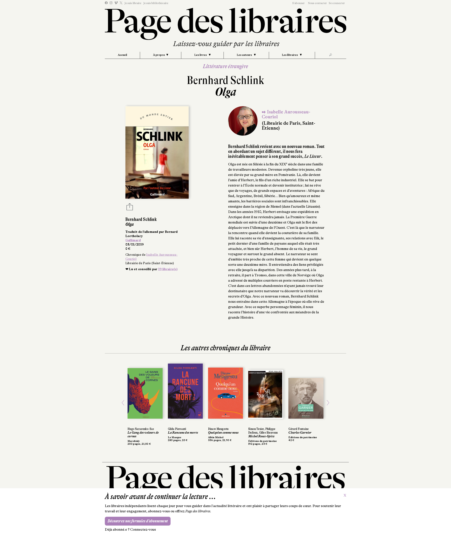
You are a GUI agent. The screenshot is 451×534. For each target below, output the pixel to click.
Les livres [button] (200, 55)
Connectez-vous (143, 529)
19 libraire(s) (168, 269)
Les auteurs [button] (244, 55)
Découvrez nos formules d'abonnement (138, 521)
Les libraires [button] (290, 55)
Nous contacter (317, 3)
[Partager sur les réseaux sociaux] (129, 207)
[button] (123, 403)
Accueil (122, 55)
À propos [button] (159, 55)
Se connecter (337, 3)
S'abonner (298, 3)
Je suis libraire (132, 3)
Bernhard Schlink (225, 80)
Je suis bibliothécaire (155, 3)
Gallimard (133, 240)
